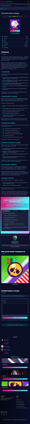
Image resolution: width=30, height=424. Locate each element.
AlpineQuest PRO (6, 345)
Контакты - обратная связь (20, 406)
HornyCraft (5, 339)
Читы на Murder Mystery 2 (7, 342)
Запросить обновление (15, 33)
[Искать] (28, 6)
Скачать (15, 30)
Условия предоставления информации (21, 407)
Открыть (26, 47)
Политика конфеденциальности (20, 404)
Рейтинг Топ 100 (18, 399)
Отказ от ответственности (20, 401)
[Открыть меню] (28, 2)
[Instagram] (6, 414)
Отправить (15, 317)
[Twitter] (4, 414)
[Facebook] (1, 414)
